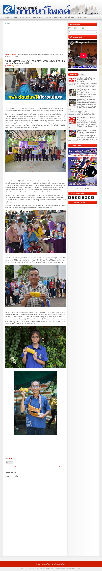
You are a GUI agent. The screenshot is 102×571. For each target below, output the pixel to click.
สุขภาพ (79, 17)
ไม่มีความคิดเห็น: (20, 66)
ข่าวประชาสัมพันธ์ (25, 17)
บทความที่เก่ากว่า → (59, 467)
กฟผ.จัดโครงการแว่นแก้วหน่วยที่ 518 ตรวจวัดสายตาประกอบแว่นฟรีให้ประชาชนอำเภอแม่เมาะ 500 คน (35, 62)
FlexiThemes (30, 568)
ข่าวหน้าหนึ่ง (13, 54)
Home (7, 54)
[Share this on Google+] (13, 458)
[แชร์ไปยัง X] (10, 462)
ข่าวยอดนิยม (73, 74)
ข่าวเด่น (14, 17)
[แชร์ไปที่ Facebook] (12, 462)
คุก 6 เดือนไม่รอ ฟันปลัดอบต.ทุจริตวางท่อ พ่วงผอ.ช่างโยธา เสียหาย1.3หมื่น (86, 79)
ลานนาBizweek (58, 17)
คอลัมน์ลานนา (69, 17)
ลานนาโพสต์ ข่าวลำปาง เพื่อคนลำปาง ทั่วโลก (53, 564)
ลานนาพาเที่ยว (37, 17)
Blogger (87, 188)
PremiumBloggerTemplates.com (59, 568)
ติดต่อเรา (86, 17)
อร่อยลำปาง (48, 17)
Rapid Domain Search (75, 568)
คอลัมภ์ (82, 74)
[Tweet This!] (11, 458)
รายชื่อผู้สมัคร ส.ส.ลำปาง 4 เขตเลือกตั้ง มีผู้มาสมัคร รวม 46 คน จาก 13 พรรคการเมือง (87, 132)
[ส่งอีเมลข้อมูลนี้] (7, 462)
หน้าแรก (7, 17)
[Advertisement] (35, 39)
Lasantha (47, 568)
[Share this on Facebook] (9, 458)
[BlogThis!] (8, 462)
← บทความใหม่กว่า (10, 467)
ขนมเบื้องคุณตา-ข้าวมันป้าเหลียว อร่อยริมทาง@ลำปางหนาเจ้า (86, 90)
